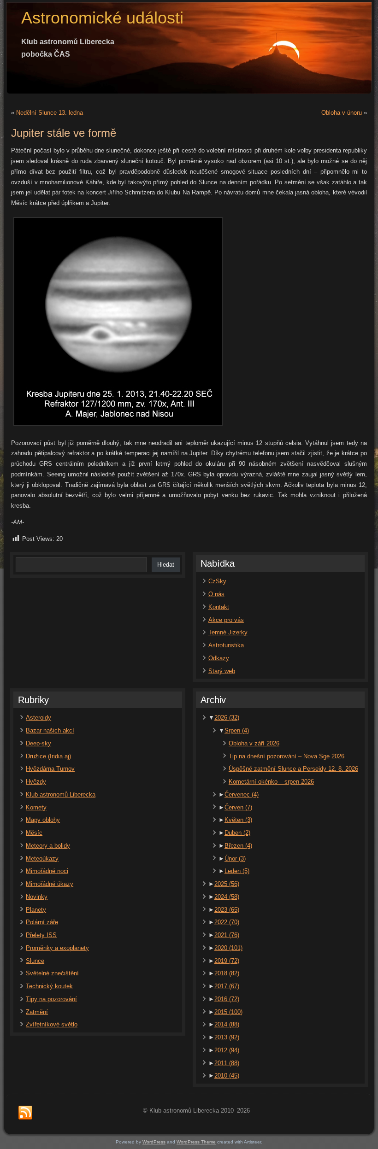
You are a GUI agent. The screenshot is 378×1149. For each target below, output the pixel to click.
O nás (216, 594)
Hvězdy (36, 781)
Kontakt (218, 607)
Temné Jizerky (228, 632)
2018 (226, 973)
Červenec (241, 794)
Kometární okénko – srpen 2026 (271, 781)
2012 (226, 1050)
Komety (36, 807)
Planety (36, 909)
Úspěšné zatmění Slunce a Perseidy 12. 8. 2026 (293, 768)
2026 (226, 717)
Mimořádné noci (47, 871)
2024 (226, 896)
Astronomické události (102, 17)
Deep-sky (38, 743)
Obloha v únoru (341, 112)
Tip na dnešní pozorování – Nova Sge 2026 (286, 756)
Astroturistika (226, 645)
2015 (228, 1011)
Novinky (36, 896)
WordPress (153, 1141)
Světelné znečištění (52, 973)
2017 (226, 986)
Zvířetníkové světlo (51, 1024)
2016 (226, 999)
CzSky (217, 581)
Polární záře (42, 922)
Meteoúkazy (42, 858)
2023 (226, 909)
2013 (226, 1037)
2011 (226, 1063)
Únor (235, 858)
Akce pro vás (226, 619)
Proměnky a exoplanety (57, 947)
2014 (226, 1024)
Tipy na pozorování (51, 999)
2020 (228, 947)
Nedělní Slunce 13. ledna (49, 112)
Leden (236, 871)
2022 (226, 922)
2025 (226, 883)
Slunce (35, 960)
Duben (237, 832)
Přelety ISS (41, 935)
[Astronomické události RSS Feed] (25, 1113)
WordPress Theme (196, 1141)
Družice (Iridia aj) (48, 756)
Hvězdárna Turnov (50, 768)
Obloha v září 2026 (254, 743)
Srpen (236, 730)
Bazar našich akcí (50, 730)
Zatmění (37, 1011)
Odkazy (218, 658)
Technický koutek (49, 986)
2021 (226, 935)
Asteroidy (38, 717)
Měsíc (34, 832)
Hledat (165, 564)
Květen (238, 819)
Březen (238, 845)
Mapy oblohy (43, 819)
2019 (226, 960)
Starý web (221, 671)
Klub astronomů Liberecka (60, 794)
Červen (238, 807)
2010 (226, 1075)
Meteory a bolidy (48, 845)
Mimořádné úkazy (49, 883)
